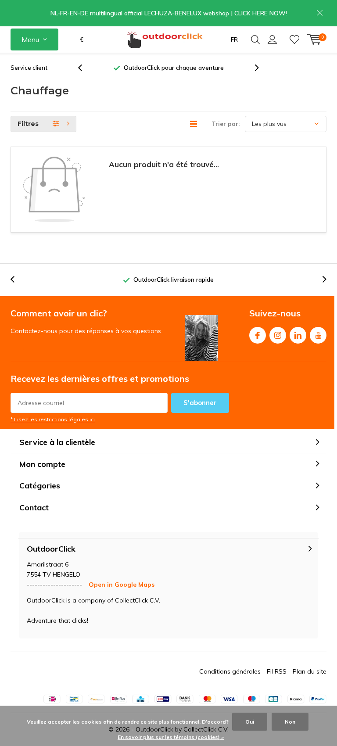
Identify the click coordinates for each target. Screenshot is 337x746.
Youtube (318, 335)
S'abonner (200, 402)
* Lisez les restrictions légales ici (53, 419)
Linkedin (298, 335)
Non (290, 721)
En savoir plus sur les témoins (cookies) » (171, 737)
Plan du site (309, 671)
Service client (29, 67)
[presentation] (84, 68)
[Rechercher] (255, 39)
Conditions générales (230, 671)
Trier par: (226, 124)
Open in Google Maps (121, 584)
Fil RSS (277, 671)
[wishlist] (294, 39)
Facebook (257, 335)
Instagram (277, 335)
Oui (249, 721)
